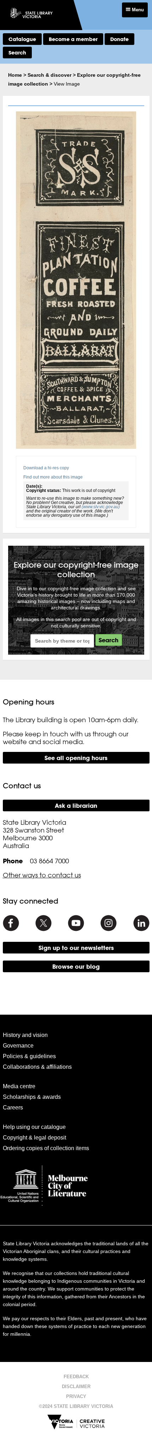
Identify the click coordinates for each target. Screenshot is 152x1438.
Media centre (19, 1086)
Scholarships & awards (32, 1097)
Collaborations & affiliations (37, 1067)
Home (15, 75)
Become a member (73, 39)
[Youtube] (76, 923)
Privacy (76, 1396)
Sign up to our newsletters (76, 947)
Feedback (76, 1376)
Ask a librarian (76, 805)
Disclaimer (76, 1386)
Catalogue (22, 39)
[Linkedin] (141, 923)
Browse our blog (76, 966)
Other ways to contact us (42, 875)
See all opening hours (76, 757)
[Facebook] (11, 923)
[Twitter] (43, 923)
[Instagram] (108, 923)
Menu (137, 9)
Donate (119, 39)
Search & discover (49, 75)
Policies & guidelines (29, 1056)
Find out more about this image (53, 477)
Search (17, 52)
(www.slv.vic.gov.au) (101, 506)
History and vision (25, 1035)
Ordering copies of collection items (46, 1148)
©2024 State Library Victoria (76, 1406)
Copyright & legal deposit (34, 1138)
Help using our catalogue (34, 1127)
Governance (18, 1046)
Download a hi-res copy (46, 467)
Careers (13, 1107)
